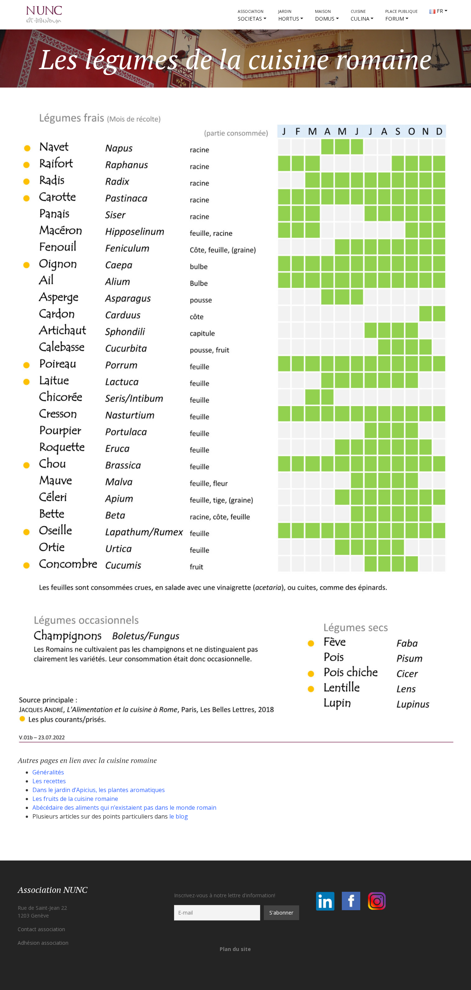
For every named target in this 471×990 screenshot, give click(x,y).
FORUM (401, 15)
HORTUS (288, 15)
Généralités (48, 772)
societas (250, 15)
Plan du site (235, 948)
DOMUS (324, 15)
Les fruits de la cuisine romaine (75, 799)
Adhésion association (43, 942)
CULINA (360, 15)
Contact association (41, 929)
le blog (178, 816)
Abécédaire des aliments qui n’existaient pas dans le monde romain (124, 807)
